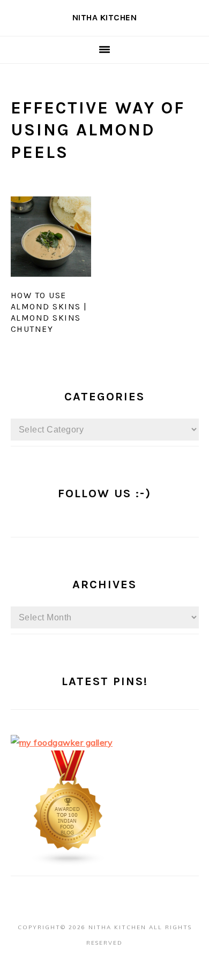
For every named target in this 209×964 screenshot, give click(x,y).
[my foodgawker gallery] (62, 742)
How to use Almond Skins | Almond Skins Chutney (49, 311)
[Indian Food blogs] (68, 862)
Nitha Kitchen (104, 17)
